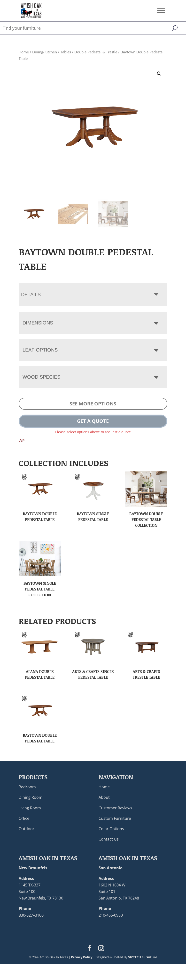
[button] (159, 73)
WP (22, 440)
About (104, 797)
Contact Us (109, 839)
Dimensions (38, 322)
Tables (65, 52)
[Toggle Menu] (161, 10)
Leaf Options (40, 350)
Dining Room (30, 797)
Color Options (111, 828)
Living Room (30, 808)
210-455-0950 (111, 915)
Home (24, 52)
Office (24, 818)
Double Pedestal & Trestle (95, 52)
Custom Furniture (115, 818)
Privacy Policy (81, 957)
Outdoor (26, 828)
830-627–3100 (31, 915)
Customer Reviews (115, 808)
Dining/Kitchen (44, 52)
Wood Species (41, 377)
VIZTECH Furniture (142, 957)
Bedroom (27, 787)
